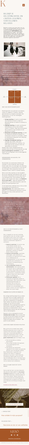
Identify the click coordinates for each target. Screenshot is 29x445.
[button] (23, 5)
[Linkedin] (17, 435)
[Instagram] (14, 435)
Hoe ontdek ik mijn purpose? (11, 415)
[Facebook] (11, 435)
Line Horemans (25, 442)
